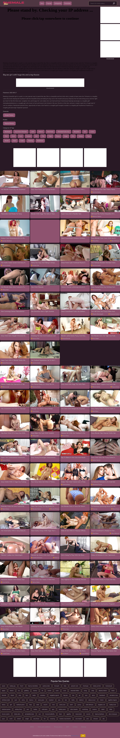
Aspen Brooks (66, 338)
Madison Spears (97, 216)
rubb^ (103, 709)
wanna (94, 709)
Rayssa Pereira (9, 123)
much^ (46, 705)
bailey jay (12, 686)
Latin (32, 132)
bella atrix (17, 714)
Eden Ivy (57, 557)
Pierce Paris (96, 241)
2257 (67, 727)
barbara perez (6, 709)
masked (51, 700)
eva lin (88, 714)
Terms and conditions (44, 727)
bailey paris (62, 709)
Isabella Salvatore (37, 557)
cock (64, 691)
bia (73, 695)
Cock (13, 136)
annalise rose (114, 695)
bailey (35, 709)
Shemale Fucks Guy (63, 132)
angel (27, 719)
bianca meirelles (33, 686)
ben (27, 695)
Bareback (7, 132)
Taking (80, 136)
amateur (42, 695)
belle (34, 695)
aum (16, 700)
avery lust (62, 705)
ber (66, 700)
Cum (20, 136)
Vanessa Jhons (36, 387)
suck (57, 691)
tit (42, 691)
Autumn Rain (36, 338)
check (102, 700)
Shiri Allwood (115, 241)
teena (11, 691)
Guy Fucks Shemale (21, 132)
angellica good (54, 695)
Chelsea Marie (66, 484)
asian (3, 686)
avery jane (41, 700)
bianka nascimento (65, 719)
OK (83, 735)
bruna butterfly (49, 714)
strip (92, 691)
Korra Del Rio (5, 582)
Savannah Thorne (97, 484)
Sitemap (83, 727)
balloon (81, 700)
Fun (73, 136)
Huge (65, 136)
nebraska (44, 709)
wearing (52, 719)
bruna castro (6, 714)
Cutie (22, 141)
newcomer (78, 714)
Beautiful (76, 132)
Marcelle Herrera (37, 509)
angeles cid (101, 705)
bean (113, 691)
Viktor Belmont (115, 533)
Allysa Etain (5, 629)
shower (95, 719)
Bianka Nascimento (7, 363)
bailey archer (97, 686)
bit (44, 719)
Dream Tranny (9, 115)
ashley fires (18, 709)
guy (53, 709)
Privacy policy (58, 727)
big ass (65, 695)
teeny (3, 705)
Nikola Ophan (96, 387)
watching (85, 709)
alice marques (113, 714)
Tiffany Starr (5, 289)
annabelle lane (29, 714)
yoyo (3, 719)
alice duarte (74, 709)
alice (93, 695)
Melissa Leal (5, 387)
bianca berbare (99, 714)
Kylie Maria (95, 411)
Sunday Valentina (7, 241)
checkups (85, 686)
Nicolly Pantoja (55, 509)
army (23, 700)
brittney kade (6, 700)
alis (104, 719)
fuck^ (21, 686)
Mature (41, 132)
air (79, 695)
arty (20, 695)
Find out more (75, 735)
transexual (109, 686)
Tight (50, 136)
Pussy (58, 136)
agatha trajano (112, 700)
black (12, 695)
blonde (4, 695)
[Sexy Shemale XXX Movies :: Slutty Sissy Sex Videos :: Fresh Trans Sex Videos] (13, 3)
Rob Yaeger (96, 338)
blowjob (56, 686)
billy (65, 686)
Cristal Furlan (6, 653)
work (10, 719)
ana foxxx (36, 719)
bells (73, 700)
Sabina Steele (36, 582)
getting (26, 691)
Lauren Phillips (85, 653)
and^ (71, 705)
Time (88, 136)
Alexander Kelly (97, 289)
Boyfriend (40, 141)
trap (30, 705)
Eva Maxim (65, 653)
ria (19, 691)
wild (37, 705)
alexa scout (91, 700)
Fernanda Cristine (114, 314)
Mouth (7, 141)
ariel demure (89, 705)
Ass (36, 136)
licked (19, 719)
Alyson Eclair (115, 387)
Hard (14, 141)
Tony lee (95, 509)
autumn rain (74, 686)
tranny (35, 691)
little (110, 709)
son (40, 714)
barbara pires (21, 705)
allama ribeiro (103, 691)
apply (3, 691)
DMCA (32, 727)
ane (87, 719)
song (85, 691)
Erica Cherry (66, 435)
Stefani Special (96, 460)
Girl (85, 132)
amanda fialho (75, 691)
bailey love (113, 705)
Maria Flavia (116, 509)
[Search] (113, 3)
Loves (92, 132)
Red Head (50, 132)
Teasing (30, 141)
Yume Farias (36, 411)
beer (60, 714)
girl (11, 705)
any (59, 700)
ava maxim (78, 719)
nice (53, 705)
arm (28, 709)
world (49, 691)
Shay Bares (96, 533)
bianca (31, 700)
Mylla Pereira (5, 509)
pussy (79, 705)
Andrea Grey (36, 265)
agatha (69, 714)
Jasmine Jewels (97, 192)
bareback (102, 695)
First (6, 136)
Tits (43, 136)
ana (86, 695)
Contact (75, 727)
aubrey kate (46, 686)
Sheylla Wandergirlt (98, 314)
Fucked (28, 136)
